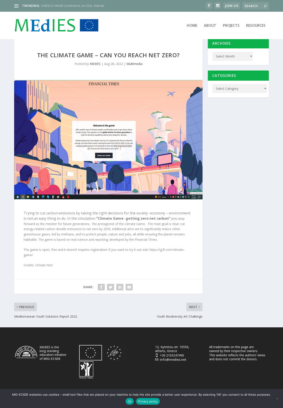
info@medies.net (173, 359)
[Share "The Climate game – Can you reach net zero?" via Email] (129, 287)
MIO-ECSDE (52, 359)
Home (192, 26)
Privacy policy (148, 401)
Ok (130, 401)
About (210, 26)
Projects (231, 26)
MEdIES (95, 64)
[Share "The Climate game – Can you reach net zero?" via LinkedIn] (119, 287)
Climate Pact (44, 265)
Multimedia (134, 64)
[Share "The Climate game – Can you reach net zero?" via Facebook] (101, 287)
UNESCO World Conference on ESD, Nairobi (72, 6)
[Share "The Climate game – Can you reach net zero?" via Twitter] (110, 287)
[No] (277, 398)
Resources (256, 26)
